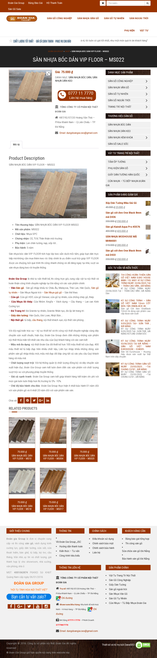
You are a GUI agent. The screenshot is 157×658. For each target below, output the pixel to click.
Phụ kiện (129, 30)
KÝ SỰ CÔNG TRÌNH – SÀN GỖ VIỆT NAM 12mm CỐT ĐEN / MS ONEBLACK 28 (136, 303)
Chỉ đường (67, 598)
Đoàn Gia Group (16, 3)
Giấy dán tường (19, 315)
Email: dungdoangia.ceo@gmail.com (78, 132)
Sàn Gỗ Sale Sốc (118, 143)
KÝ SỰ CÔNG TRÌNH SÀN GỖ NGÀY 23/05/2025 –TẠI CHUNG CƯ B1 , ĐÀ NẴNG (136, 366)
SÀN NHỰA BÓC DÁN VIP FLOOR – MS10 (22, 457)
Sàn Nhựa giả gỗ (53, 292)
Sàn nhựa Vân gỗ (88, 18)
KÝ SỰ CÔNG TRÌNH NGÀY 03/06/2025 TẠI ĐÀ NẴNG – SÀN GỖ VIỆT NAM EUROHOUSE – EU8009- (136, 345)
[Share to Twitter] (34, 400)
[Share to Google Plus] (41, 400)
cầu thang (37, 320)
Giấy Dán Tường (117, 584)
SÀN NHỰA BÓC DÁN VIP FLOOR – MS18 (22, 507)
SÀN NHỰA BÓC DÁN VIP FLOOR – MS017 (53, 507)
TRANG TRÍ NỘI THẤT (119, 106)
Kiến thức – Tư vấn (69, 551)
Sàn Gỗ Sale (14, 9)
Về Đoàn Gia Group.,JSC (68, 541)
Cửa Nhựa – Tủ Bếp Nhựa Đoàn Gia (125, 183)
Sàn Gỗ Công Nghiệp (59, 18)
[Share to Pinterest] (27, 400)
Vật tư (144, 30)
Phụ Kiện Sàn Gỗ (118, 168)
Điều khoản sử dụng (103, 538)
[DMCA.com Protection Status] (143, 644)
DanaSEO (130, 644)
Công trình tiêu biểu (69, 555)
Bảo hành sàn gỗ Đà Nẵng (135, 558)
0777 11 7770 (80, 93)
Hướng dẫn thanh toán (71, 546)
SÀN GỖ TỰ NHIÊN (118, 93)
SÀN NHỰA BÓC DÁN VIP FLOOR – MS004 (53, 457)
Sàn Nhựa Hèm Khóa (120, 137)
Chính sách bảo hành (103, 548)
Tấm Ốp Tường (117, 161)
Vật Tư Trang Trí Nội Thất (122, 575)
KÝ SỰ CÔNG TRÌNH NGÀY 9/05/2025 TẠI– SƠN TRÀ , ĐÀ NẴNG (136, 323)
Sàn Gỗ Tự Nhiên (114, 18)
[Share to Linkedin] (48, 400)
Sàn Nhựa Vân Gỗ (118, 593)
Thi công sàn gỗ (133, 543)
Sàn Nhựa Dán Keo (119, 131)
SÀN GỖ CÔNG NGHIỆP (120, 81)
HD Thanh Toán (54, 3)
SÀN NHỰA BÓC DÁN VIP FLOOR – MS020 (84, 457)
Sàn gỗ (20, 287)
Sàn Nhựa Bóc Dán (80, 77)
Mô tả (16, 144)
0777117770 (74, 620)
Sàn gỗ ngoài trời (118, 589)
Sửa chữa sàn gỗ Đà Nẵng (136, 551)
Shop (67, 51)
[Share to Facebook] (21, 400)
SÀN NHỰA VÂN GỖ (118, 87)
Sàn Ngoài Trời (138, 18)
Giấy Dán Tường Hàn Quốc (124, 174)
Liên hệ (96, 552)
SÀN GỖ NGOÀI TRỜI (119, 100)
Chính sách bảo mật (102, 543)
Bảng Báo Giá (35, 3)
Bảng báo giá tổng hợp (137, 538)
